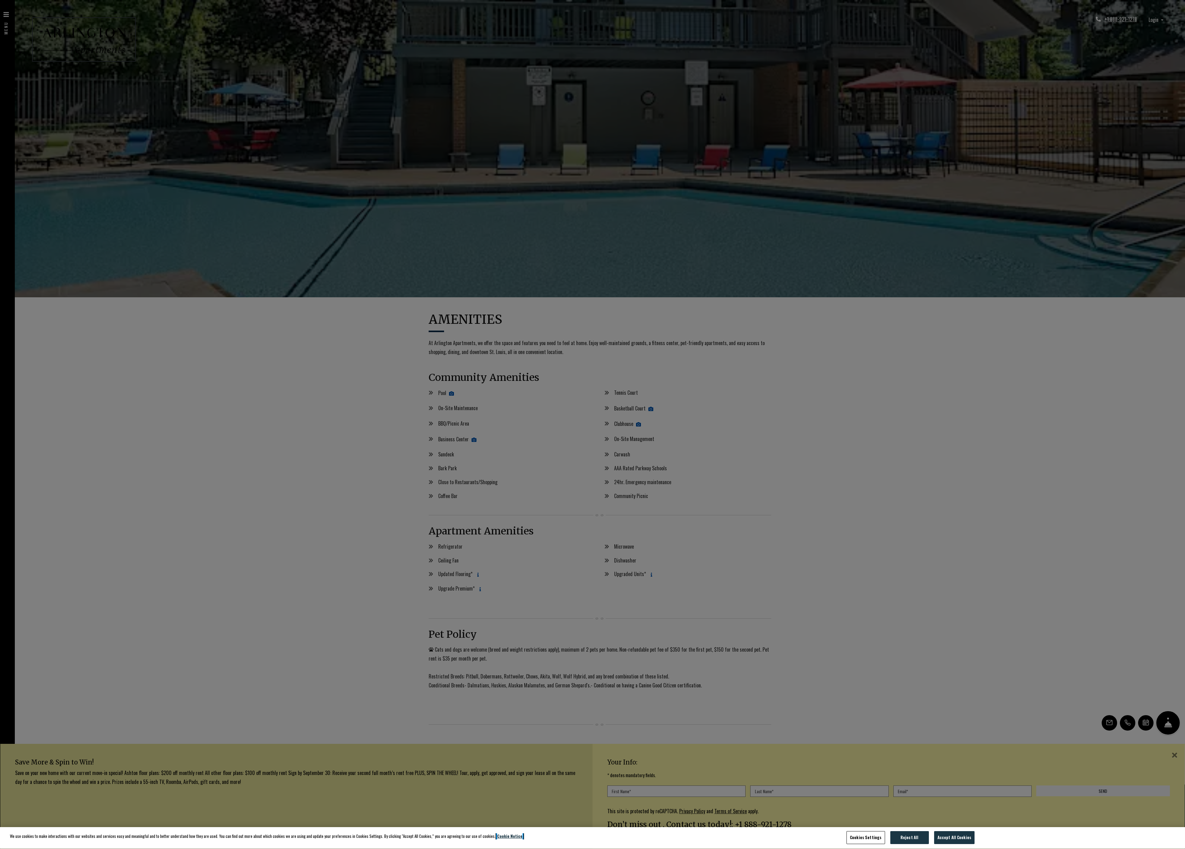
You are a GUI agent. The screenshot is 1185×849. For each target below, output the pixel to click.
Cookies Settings (865, 837)
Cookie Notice (509, 836)
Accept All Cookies (954, 837)
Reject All (909, 837)
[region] (592, 838)
